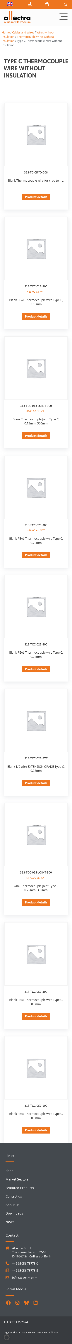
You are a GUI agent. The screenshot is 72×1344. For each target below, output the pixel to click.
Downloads (14, 1213)
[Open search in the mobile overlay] (65, 4)
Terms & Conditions (47, 1332)
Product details (36, 197)
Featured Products (20, 1188)
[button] (6, 1337)
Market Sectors (17, 1179)
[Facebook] (8, 1302)
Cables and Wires (23, 32)
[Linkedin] (35, 1302)
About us (12, 1205)
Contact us (14, 1196)
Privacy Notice (27, 1332)
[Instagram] (17, 1302)
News (10, 1222)
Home (6, 32)
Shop (9, 1170)
